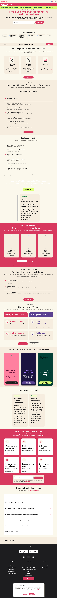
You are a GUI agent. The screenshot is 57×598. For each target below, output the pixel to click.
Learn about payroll (12, 382)
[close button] (55, 4)
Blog (28, 565)
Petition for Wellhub (45, 565)
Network (26, 44)
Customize (25, 594)
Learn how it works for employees (28, 174)
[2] (30, 71)
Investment (31, 44)
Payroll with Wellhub (12, 567)
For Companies (12, 565)
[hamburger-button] (55, 1)
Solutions (21, 44)
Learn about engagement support (45, 383)
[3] (51, 69)
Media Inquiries (45, 567)
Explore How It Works (28, 189)
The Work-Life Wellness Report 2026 (28, 569)
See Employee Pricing (12, 571)
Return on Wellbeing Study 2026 (28, 567)
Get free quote (40, 22)
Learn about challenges (28, 383)
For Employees (12, 563)
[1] (13, 71)
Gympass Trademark (28, 575)
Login (11, 4)
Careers (28, 571)
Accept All (32, 594)
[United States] (52, 1)
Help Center (45, 563)
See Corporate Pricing (12, 573)
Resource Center (28, 563)
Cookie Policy (37, 589)
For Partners (11, 569)
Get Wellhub (4, 4)
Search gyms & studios (34, 261)
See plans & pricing (34, 343)
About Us (28, 573)
